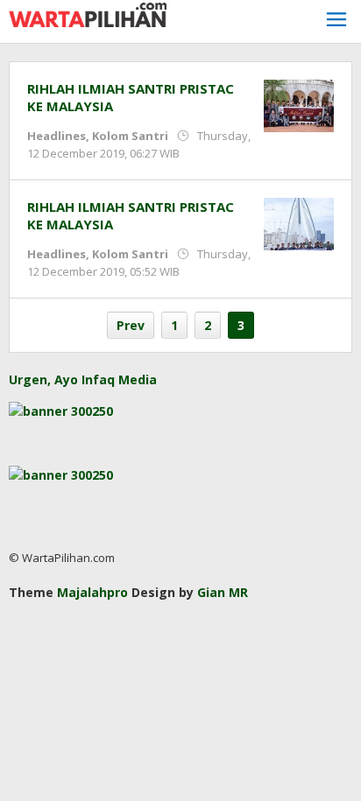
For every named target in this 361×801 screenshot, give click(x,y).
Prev (131, 325)
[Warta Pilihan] (87, 13)
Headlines (56, 136)
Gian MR (222, 592)
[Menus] (336, 21)
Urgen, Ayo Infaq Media (83, 379)
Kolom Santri (130, 136)
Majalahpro (92, 592)
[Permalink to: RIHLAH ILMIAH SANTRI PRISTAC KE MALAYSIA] (299, 104)
